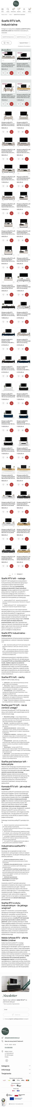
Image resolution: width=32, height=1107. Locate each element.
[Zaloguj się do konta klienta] (24, 9)
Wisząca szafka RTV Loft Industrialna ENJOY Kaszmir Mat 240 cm (8, 65)
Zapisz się (17, 1015)
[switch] (3, 1105)
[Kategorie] (30, 1066)
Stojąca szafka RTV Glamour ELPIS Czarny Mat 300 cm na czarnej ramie (23, 66)
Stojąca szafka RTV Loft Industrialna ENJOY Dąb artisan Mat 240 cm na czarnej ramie (23, 97)
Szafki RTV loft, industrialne (19, 14)
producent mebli (13, 609)
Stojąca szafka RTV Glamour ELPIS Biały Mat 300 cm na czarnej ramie (24, 315)
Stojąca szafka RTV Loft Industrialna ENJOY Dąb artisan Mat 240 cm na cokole (23, 532)
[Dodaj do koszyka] (11, 73)
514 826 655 (9, 1047)
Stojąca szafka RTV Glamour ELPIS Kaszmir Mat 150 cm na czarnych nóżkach (8, 125)
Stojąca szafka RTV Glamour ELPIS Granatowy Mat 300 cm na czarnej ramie (8, 342)
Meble (10, 14)
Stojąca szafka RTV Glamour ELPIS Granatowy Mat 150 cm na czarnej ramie (7, 423)
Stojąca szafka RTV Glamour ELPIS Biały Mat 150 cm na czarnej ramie (8, 395)
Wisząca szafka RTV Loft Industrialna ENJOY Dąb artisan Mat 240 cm (8, 476)
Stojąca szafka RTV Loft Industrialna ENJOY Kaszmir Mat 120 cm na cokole (23, 206)
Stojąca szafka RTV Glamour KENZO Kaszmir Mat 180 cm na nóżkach (8, 96)
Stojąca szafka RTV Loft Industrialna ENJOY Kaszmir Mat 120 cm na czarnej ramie (23, 233)
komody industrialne (16, 611)
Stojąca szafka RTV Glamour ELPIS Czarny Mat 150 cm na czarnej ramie (23, 396)
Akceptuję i (16, 1019)
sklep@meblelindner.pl (12, 1038)
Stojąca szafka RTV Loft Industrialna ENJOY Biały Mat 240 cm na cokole (8, 504)
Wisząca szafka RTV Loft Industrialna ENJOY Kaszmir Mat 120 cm (23, 259)
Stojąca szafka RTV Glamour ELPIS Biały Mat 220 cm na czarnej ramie (24, 287)
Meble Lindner (4, 14)
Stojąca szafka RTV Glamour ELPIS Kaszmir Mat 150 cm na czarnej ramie (23, 125)
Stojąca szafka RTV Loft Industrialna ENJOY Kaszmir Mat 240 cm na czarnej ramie (8, 179)
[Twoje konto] (30, 1073)
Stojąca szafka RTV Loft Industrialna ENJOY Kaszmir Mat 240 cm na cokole (8, 152)
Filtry (8, 43)
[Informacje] (30, 1070)
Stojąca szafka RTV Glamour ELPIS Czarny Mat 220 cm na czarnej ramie (7, 315)
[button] (8, 9)
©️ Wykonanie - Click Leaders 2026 (16, 1104)
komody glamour (9, 628)
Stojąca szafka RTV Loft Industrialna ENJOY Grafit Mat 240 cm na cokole (23, 505)
